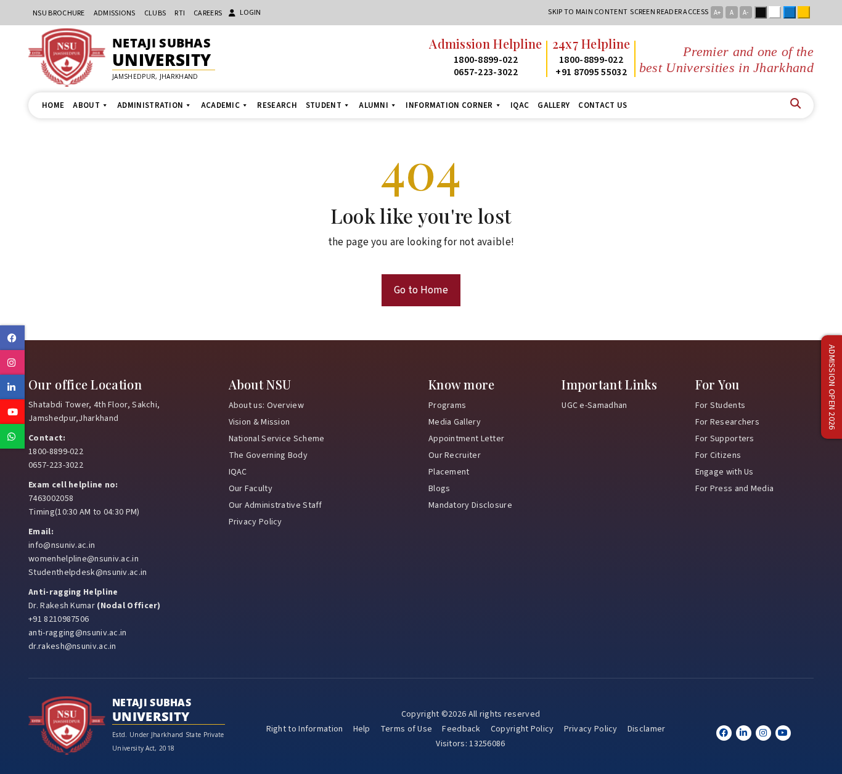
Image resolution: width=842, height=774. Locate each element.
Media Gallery (454, 422)
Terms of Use (406, 729)
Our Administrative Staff (275, 505)
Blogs (439, 489)
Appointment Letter (466, 439)
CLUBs (155, 13)
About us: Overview (266, 405)
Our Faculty (250, 489)
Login (250, 12)
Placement (449, 472)
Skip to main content (587, 12)
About (86, 105)
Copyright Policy (522, 729)
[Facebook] (724, 733)
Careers (208, 13)
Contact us (602, 105)
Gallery (553, 105)
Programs (447, 405)
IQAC (519, 105)
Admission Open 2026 (831, 387)
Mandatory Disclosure (470, 505)
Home (53, 105)
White (777, 12)
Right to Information (304, 729)
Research (276, 105)
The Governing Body (268, 455)
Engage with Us (724, 472)
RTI (179, 13)
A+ (717, 12)
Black (763, 12)
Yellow (806, 12)
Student (323, 105)
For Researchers (727, 422)
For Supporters (724, 439)
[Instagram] (763, 733)
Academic (220, 105)
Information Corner (449, 105)
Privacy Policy (255, 522)
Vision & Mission (259, 422)
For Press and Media (734, 489)
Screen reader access (669, 12)
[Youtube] (783, 733)
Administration (150, 105)
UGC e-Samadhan (594, 405)
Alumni (373, 105)
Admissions (115, 13)
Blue (792, 12)
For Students (720, 405)
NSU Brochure (59, 13)
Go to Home (421, 290)
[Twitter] (743, 733)
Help (361, 729)
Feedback (461, 729)
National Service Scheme (277, 439)
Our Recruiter (454, 455)
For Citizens (718, 455)
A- (745, 12)
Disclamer (646, 729)
